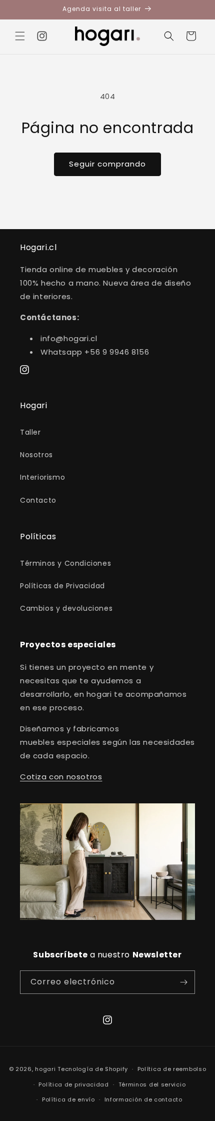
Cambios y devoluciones (66, 608)
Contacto (38, 500)
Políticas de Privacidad (62, 586)
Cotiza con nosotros (61, 776)
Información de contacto (143, 1099)
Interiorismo (42, 477)
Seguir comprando (107, 164)
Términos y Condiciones (65, 563)
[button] (20, 36)
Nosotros (36, 455)
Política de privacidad (73, 1084)
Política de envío (68, 1099)
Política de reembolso (172, 1069)
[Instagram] (42, 36)
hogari (45, 1069)
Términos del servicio (152, 1084)
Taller (30, 432)
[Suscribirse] (183, 982)
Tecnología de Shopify (93, 1069)
